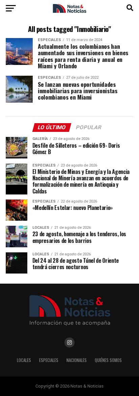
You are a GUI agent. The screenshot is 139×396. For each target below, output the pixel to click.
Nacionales (76, 360)
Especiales (48, 360)
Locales (24, 360)
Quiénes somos (108, 360)
